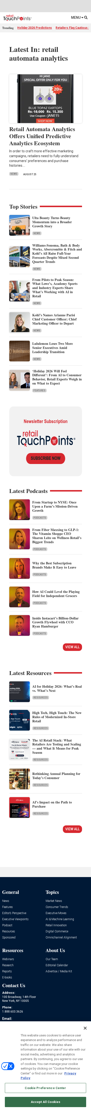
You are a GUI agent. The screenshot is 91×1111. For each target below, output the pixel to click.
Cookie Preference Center (45, 1088)
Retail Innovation (56, 925)
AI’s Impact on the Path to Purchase (52, 804)
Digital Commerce (57, 931)
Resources (40, 697)
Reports (7, 971)
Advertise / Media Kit (59, 971)
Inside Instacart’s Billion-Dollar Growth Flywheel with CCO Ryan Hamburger (55, 622)
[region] (45, 1066)
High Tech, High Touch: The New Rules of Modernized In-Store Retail (57, 717)
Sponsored (9, 937)
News (13, 174)
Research (8, 965)
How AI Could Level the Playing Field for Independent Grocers (56, 593)
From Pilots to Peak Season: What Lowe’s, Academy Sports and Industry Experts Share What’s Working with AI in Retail (54, 288)
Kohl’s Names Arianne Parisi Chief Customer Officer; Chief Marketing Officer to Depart (54, 319)
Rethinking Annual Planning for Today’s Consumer (56, 775)
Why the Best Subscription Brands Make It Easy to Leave (54, 565)
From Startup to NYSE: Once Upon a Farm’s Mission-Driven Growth (55, 506)
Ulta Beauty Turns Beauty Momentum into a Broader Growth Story (52, 222)
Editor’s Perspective (14, 913)
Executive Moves (56, 913)
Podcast (7, 925)
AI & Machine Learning (60, 919)
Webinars (8, 959)
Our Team (52, 959)
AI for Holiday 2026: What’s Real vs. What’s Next (57, 688)
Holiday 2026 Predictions (34, 27)
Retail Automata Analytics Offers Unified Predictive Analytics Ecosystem (42, 136)
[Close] (85, 1028)
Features (39, 390)
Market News (54, 901)
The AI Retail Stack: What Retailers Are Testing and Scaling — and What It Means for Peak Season (56, 746)
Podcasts (39, 517)
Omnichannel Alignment (61, 937)
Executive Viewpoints (15, 919)
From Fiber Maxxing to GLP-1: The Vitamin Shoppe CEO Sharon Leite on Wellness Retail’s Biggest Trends (56, 535)
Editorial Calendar (57, 965)
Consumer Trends (57, 907)
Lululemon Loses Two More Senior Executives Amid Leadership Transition (52, 347)
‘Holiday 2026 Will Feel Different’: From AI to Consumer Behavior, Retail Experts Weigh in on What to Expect (57, 377)
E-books (7, 977)
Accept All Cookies (45, 1102)
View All (72, 647)
